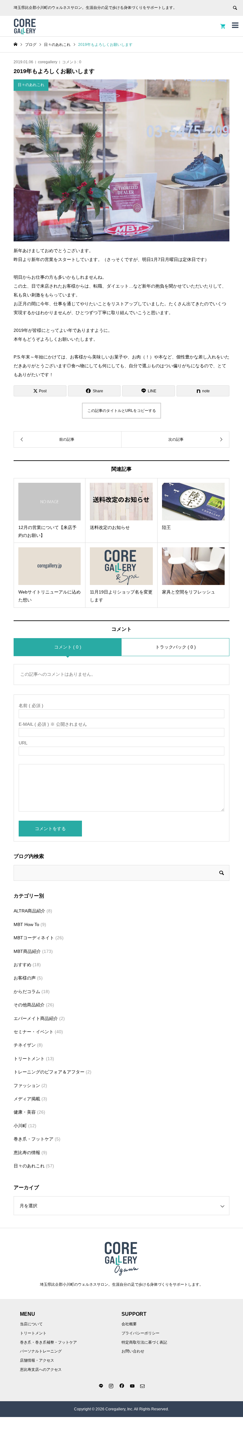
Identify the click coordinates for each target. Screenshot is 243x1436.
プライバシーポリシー (140, 1333)
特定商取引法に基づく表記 (144, 1342)
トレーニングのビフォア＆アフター (49, 1071)
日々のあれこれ (29, 1165)
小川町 (20, 1125)
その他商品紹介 (29, 1004)
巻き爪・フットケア (33, 1138)
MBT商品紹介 (27, 951)
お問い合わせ (133, 1351)
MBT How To (26, 924)
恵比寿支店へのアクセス (41, 1369)
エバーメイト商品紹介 (36, 1018)
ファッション (27, 1085)
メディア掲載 (27, 1098)
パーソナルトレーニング (41, 1351)
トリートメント (29, 1058)
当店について (31, 1324)
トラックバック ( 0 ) (175, 647)
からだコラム (27, 991)
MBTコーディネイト (34, 937)
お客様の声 (25, 977)
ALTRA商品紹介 (29, 910)
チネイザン (25, 1044)
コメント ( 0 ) (67, 647)
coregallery (47, 62)
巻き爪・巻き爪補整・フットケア (48, 1342)
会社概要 (129, 1324)
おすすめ (22, 964)
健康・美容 (25, 1112)
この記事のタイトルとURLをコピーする (121, 410)
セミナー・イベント (33, 1031)
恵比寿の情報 (27, 1152)
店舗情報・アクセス (37, 1360)
